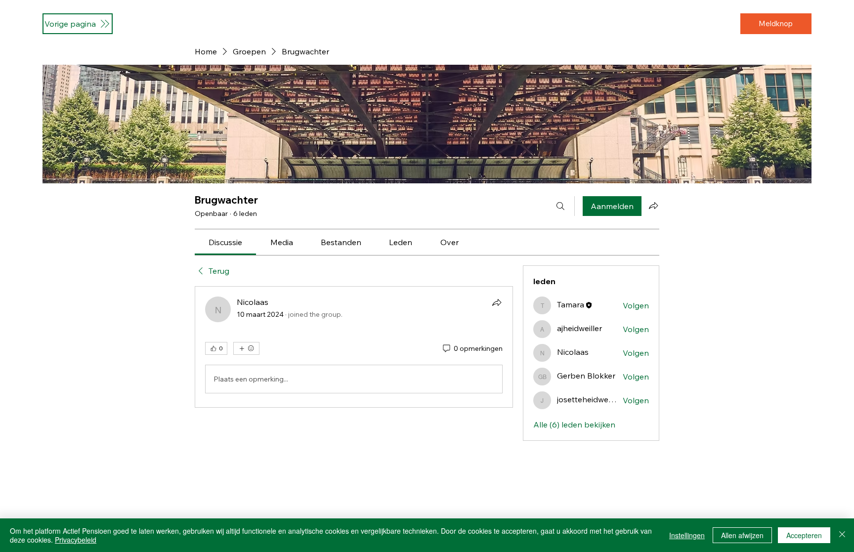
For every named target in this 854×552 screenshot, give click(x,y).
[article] (354, 347)
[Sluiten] (842, 535)
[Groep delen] (653, 206)
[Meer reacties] (246, 348)
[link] (225, 242)
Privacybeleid (75, 540)
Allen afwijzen (742, 535)
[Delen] (497, 302)
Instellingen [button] (687, 535)
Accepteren (804, 535)
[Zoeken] (560, 206)
